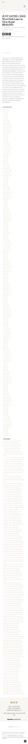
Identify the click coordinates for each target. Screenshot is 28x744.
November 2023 (7, 172)
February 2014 (6, 306)
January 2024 (6, 168)
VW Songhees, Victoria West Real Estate (13, 691)
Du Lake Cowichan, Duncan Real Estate (12, 489)
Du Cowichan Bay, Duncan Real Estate (12, 478)
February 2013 (6, 328)
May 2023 (5, 183)
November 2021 (7, 216)
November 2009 (7, 400)
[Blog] (17, 702)
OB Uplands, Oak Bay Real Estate (11, 577)
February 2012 (6, 350)
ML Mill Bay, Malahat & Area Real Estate (13, 544)
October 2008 (6, 424)
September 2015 (7, 271)
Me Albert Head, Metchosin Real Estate (13, 537)
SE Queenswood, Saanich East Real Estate (13, 608)
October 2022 (6, 196)
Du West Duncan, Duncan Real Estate (12, 490)
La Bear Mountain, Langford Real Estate (12, 511)
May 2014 (5, 301)
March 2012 (6, 349)
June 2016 (5, 255)
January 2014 (6, 308)
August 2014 (6, 295)
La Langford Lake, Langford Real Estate (12, 522)
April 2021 (5, 229)
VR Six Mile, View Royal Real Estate (11, 688)
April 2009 (5, 413)
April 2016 (5, 258)
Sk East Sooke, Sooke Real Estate (11, 627)
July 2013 (5, 319)
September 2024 (7, 153)
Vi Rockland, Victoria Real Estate (11, 680)
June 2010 (5, 387)
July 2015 (5, 275)
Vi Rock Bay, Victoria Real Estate (11, 679)
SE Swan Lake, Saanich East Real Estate (12, 612)
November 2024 (7, 149)
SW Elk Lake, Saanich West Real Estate (12, 638)
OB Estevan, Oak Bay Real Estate (11, 568)
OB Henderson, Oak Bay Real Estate (12, 572)
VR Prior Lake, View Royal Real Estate (13, 31)
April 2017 (5, 236)
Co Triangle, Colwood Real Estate (11, 450)
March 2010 (6, 393)
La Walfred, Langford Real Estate (11, 533)
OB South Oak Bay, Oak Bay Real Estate (13, 575)
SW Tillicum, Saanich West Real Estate (12, 655)
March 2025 (6, 142)
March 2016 (6, 260)
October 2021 (6, 218)
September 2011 (7, 360)
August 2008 (6, 428)
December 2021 (7, 214)
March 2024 (6, 164)
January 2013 (6, 330)
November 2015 (7, 267)
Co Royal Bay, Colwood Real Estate (11, 446)
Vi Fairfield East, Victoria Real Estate (12, 664)
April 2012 (5, 347)
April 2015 (5, 280)
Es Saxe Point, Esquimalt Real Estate (12, 501)
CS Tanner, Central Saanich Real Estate (12, 466)
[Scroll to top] (25, 741)
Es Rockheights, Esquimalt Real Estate (12, 500)
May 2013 (5, 323)
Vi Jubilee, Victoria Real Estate (10, 673)
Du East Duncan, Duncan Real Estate (12, 483)
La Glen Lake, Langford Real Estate (11, 516)
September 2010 (7, 382)
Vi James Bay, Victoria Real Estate (11, 671)
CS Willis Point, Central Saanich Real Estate (13, 470)
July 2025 (5, 135)
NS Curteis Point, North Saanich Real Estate (13, 553)
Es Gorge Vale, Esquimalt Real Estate (12, 494)
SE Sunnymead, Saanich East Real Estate (13, 610)
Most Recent (6, 109)
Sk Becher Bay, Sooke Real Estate (11, 623)
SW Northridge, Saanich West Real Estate (13, 649)
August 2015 (6, 273)
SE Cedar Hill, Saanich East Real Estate (12, 590)
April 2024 (5, 162)
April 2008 (5, 435)
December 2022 (7, 192)
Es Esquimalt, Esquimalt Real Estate (11, 492)
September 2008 (7, 426)
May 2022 (5, 205)
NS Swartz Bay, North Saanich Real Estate (13, 566)
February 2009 (6, 417)
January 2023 (6, 190)
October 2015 (6, 269)
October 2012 (6, 336)
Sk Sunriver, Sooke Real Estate (10, 632)
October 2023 (6, 173)
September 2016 (7, 249)
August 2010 (6, 384)
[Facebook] (11, 702)
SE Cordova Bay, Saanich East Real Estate (13, 592)
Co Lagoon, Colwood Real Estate (11, 442)
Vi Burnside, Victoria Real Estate (11, 658)
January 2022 (6, 212)
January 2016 (6, 264)
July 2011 (5, 363)
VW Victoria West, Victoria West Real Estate (14, 693)
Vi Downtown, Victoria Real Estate (11, 662)
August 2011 (6, 361)
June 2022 (5, 203)
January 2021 (6, 234)
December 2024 (7, 148)
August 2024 (6, 155)
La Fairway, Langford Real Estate (11, 513)
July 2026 (5, 112)
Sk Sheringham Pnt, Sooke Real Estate (12, 631)
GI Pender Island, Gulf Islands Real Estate (13, 503)
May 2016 (5, 256)
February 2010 (6, 395)
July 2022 (5, 201)
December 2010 (7, 376)
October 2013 (6, 314)
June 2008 (5, 432)
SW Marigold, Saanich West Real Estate (12, 647)
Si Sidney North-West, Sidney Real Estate (13, 618)
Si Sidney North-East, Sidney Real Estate (13, 616)
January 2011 (6, 374)
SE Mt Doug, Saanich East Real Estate (12, 603)
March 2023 (6, 186)
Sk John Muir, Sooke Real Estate (11, 629)
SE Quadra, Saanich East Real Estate (12, 607)
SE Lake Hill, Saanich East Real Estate (12, 597)
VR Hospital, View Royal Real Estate (12, 684)
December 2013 (7, 310)
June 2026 (5, 114)
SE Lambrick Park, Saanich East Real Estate (13, 599)
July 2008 (5, 430)
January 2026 (6, 124)
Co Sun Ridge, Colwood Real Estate (11, 448)
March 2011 (6, 371)
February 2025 (6, 144)
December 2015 (7, 266)
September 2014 (7, 293)
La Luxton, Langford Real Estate (11, 525)
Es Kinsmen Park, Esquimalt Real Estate (12, 496)
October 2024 (6, 151)
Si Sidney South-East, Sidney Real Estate (13, 619)
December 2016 (7, 243)
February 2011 (6, 373)
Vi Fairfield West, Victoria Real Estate (12, 666)
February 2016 (6, 262)
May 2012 (5, 345)
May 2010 (5, 389)
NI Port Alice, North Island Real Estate (12, 548)
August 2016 (6, 251)
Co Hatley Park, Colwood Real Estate (12, 441)
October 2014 (6, 291)
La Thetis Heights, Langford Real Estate (12, 531)
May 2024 (5, 160)
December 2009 (7, 398)
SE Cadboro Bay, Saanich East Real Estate (13, 586)
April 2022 (5, 207)
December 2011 (7, 354)
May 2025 (5, 138)
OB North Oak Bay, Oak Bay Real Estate (13, 573)
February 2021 (6, 232)
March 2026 (6, 120)
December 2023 (7, 170)
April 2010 (5, 391)
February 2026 (6, 122)
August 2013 (6, 317)
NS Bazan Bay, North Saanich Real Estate (13, 551)
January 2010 (6, 397)
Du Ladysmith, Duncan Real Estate (11, 487)
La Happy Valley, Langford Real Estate (12, 520)
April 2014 (5, 302)
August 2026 (6, 111)
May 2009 (5, 411)
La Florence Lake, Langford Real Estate (12, 514)
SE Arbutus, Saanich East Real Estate (12, 583)
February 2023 (6, 188)
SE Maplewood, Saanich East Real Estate (13, 601)
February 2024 (6, 166)
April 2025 (5, 140)
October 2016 (6, 247)
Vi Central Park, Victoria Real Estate (11, 660)
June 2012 (5, 343)
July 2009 (5, 408)
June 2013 (5, 321)
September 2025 (7, 131)
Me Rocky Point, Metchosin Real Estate (12, 540)
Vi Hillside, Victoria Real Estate (10, 669)
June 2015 (5, 277)
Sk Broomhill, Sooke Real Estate (11, 625)
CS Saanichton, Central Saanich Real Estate (13, 465)
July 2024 (5, 157)
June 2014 (5, 299)
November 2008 (7, 422)
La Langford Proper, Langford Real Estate (13, 524)
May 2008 (5, 433)
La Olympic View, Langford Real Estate (12, 529)
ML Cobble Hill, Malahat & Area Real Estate (13, 542)
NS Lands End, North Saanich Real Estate (13, 559)
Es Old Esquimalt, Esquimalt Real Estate (12, 498)
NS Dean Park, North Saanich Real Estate (13, 555)
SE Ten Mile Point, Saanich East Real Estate (13, 614)
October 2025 (6, 129)
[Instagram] (14, 702)
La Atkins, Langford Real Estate (10, 509)
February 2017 (6, 240)
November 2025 (7, 127)
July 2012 (5, 341)
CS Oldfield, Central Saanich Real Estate (12, 463)
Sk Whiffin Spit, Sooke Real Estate (11, 634)
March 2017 (6, 238)
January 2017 (6, 242)
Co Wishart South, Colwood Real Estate (12, 452)
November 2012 (7, 334)
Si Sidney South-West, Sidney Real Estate (13, 621)
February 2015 (6, 284)
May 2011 (5, 367)
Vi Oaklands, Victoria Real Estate (11, 677)
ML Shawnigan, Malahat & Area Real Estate (13, 546)
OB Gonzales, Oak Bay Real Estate (11, 570)
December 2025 (7, 125)
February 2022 (6, 210)
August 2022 (6, 199)
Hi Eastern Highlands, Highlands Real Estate (13, 507)
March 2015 (6, 282)
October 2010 (6, 380)
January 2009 (6, 419)
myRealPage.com (16, 726)
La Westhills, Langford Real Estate (11, 535)
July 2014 (5, 297)
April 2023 (5, 184)
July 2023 (5, 179)
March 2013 (6, 326)
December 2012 (7, 332)
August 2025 (6, 133)
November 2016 (7, 245)
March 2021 (6, 231)
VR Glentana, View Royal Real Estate (12, 682)
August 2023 (6, 177)
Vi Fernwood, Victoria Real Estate (11, 667)
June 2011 (5, 365)
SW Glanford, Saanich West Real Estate (12, 642)
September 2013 (7, 315)
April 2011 (5, 369)
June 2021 (5, 225)
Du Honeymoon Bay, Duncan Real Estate (13, 485)
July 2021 (5, 223)
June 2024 (5, 159)
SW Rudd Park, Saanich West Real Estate (13, 653)
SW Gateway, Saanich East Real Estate (12, 640)
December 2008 (7, 420)
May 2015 (5, 279)
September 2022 (7, 197)
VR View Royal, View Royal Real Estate (12, 690)
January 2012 (6, 352)
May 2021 (5, 227)
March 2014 (6, 304)
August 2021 (6, 221)
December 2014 (7, 288)
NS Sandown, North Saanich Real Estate (13, 564)
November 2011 (7, 356)
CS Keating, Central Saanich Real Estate (12, 461)
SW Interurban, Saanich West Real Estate (13, 645)
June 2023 (5, 181)
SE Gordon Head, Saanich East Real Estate (13, 594)
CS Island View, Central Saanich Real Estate (13, 459)
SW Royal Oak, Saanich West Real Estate (13, 651)
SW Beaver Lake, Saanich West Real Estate (13, 636)
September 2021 (7, 219)
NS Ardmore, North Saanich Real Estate (13, 549)
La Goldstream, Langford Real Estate (12, 518)
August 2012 (6, 339)
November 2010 (7, 378)
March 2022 (6, 208)
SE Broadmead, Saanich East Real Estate (13, 584)
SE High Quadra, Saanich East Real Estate (13, 596)
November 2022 (7, 194)
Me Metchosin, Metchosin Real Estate (12, 538)
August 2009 (6, 406)
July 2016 (5, 253)
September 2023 (7, 175)
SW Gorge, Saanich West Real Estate (12, 643)
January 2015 (6, 286)
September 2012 (7, 338)
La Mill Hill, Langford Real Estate (11, 527)
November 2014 (7, 290)
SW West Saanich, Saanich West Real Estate (14, 656)
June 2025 (5, 136)
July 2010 (5, 385)
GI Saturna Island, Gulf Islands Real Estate (13, 505)
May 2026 (5, 116)
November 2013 (7, 312)
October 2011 (6, 358)
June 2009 (5, 409)
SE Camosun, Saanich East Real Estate (12, 588)
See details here (6, 52)
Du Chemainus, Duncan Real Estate (11, 476)
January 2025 (6, 146)
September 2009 (7, 404)
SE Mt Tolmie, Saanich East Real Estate (12, 605)
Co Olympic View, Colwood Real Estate (12, 444)
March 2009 (6, 415)
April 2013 (5, 325)
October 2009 (6, 402)
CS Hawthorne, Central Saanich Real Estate (13, 457)
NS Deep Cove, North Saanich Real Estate (13, 557)
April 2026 (5, 118)
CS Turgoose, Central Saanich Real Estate (13, 468)
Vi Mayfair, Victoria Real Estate (10, 675)
